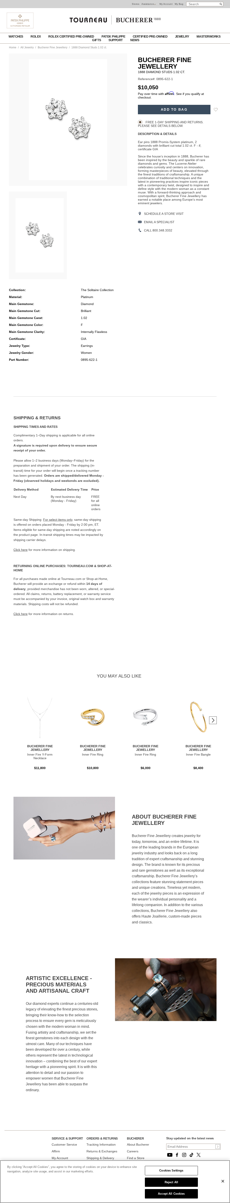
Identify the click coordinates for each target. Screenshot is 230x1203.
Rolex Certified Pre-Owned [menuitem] (71, 36)
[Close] (223, 1181)
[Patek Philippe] (20, 27)
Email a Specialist (159, 222)
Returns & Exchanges (101, 1151)
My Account (165, 4)
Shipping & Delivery (100, 1158)
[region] (115, 1181)
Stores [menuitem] (135, 4)
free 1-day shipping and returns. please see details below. (170, 124)
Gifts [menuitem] (97, 40)
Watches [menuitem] (16, 36)
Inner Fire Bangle (198, 754)
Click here (20, 550)
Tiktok (191, 1155)
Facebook (177, 1155)
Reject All (171, 1182)
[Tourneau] (115, 18)
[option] (38, 235)
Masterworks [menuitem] (209, 36)
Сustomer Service (64, 1144)
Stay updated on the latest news (190, 1138)
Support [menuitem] (116, 40)
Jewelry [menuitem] (182, 36)
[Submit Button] (217, 1146)
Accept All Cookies (171, 1193)
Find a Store (135, 1158)
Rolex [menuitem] (36, 36)
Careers (132, 1151)
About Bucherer (138, 1144)
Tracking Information (101, 1144)
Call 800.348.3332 (158, 230)
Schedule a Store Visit (164, 213)
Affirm (56, 1151)
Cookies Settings (171, 1170)
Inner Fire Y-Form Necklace (40, 756)
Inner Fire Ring (92, 754)
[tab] (64, 417)
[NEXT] (213, 720)
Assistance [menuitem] (148, 4)
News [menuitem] (134, 40)
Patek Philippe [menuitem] (114, 36)
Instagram (184, 1155)
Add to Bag (174, 109)
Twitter (198, 1155)
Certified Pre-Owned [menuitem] (150, 36)
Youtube (170, 1155)
